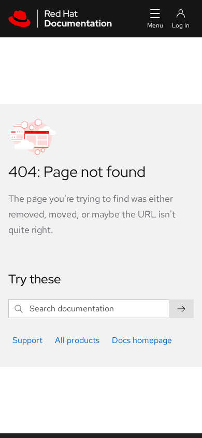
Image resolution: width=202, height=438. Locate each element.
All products (77, 340)
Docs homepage (142, 340)
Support (27, 340)
